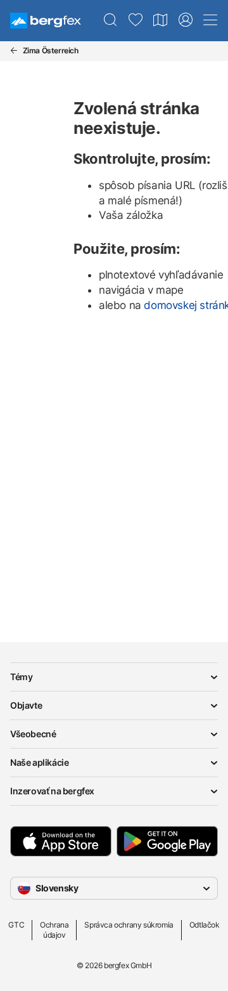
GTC (16, 924)
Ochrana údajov (54, 930)
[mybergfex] (185, 20)
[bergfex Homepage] (45, 21)
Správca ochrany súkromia (128, 924)
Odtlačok (204, 924)
